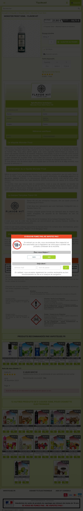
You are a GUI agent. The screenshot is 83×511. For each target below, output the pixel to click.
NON (34, 257)
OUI (49, 257)
